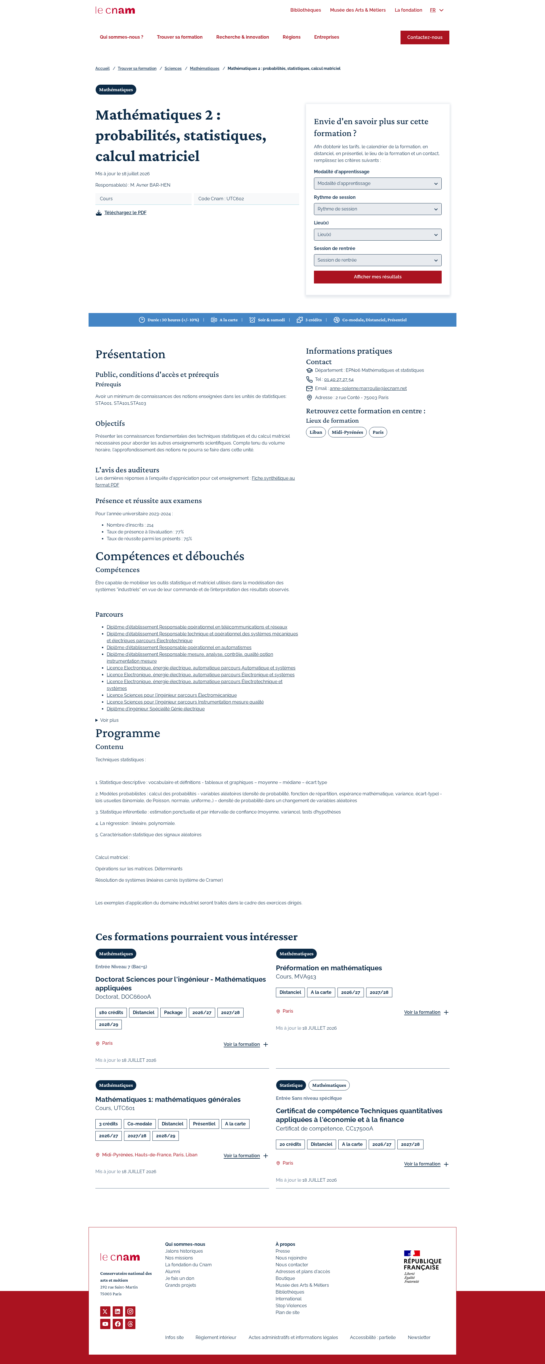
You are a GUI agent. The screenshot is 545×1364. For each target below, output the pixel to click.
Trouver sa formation (180, 37)
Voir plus (109, 720)
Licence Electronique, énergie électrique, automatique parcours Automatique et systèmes (201, 668)
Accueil (102, 68)
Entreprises (326, 37)
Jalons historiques (184, 1251)
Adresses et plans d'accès (303, 1271)
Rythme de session (335, 197)
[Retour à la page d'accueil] (115, 10)
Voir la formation (242, 1044)
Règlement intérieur (216, 1337)
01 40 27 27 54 (339, 379)
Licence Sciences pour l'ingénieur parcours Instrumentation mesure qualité (185, 702)
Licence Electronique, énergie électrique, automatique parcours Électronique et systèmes (201, 674)
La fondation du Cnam (188, 1264)
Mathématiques (204, 68)
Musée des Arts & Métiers (302, 1285)
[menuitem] (306, 10)
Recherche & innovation (242, 37)
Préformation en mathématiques (329, 968)
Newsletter (419, 1337)
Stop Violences (291, 1305)
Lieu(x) (321, 223)
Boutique (285, 1278)
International (288, 1299)
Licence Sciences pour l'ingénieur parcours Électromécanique (172, 695)
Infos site (174, 1337)
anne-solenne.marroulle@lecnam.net (368, 388)
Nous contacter (292, 1264)
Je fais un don (179, 1278)
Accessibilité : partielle (373, 1337)
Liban (316, 432)
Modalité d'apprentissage (342, 171)
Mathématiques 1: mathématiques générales (168, 1099)
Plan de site (287, 1312)
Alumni (172, 1271)
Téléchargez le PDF (125, 212)
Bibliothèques (290, 1292)
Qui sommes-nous (185, 1244)
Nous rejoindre (291, 1258)
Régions (292, 37)
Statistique (291, 1085)
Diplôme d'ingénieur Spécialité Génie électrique (156, 709)
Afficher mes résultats (378, 277)
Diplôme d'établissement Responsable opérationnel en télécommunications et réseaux (197, 627)
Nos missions (179, 1258)
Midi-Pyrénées (347, 432)
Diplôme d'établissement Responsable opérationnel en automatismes (179, 647)
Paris (378, 432)
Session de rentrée (334, 248)
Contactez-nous (425, 37)
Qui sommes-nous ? (121, 37)
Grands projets (180, 1285)
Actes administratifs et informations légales (293, 1337)
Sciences (173, 68)
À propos (285, 1244)
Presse (283, 1251)
